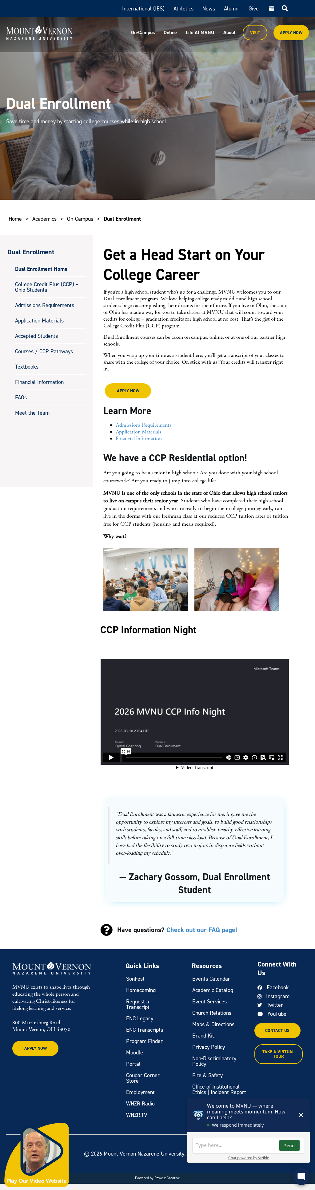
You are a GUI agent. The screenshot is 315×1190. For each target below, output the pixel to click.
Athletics (183, 8)
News (208, 8)
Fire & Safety (207, 1075)
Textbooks (26, 366)
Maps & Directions (213, 1024)
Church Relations (211, 1013)
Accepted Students (36, 336)
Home (15, 219)
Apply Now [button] (128, 391)
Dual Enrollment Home (41, 269)
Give (254, 8)
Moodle (134, 1052)
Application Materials (39, 320)
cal (271, 8)
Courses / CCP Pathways (44, 351)
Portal (133, 1064)
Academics (44, 219)
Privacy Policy (208, 1047)
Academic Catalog (212, 990)
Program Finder (144, 1041)
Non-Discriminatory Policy (214, 1061)
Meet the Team (32, 413)
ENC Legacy (139, 1018)
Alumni (232, 8)
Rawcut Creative (167, 1178)
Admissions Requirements (44, 305)
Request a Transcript (138, 1004)
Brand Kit (203, 1035)
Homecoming (141, 990)
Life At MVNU (200, 32)
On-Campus (143, 32)
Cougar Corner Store (143, 1078)
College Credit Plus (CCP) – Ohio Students (46, 287)
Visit (255, 33)
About (229, 32)
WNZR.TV (136, 1115)
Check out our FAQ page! (201, 929)
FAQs (21, 397)
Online (170, 32)
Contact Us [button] (277, 1031)
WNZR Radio (140, 1103)
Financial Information (39, 382)
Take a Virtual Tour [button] (278, 1054)
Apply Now (291, 33)
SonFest (135, 978)
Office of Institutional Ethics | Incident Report (219, 1089)
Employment (140, 1092)
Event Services (209, 1001)
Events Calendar (211, 978)
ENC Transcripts (144, 1030)
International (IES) (143, 8)
